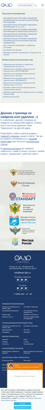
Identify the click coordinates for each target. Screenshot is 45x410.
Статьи (4, 370)
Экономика (27, 332)
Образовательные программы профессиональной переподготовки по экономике (19, 75)
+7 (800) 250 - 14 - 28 (35, 5)
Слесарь (26, 342)
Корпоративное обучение (11, 97)
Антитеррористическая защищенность (31, 311)
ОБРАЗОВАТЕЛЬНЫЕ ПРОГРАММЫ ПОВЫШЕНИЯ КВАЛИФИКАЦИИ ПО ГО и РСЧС (20, 26)
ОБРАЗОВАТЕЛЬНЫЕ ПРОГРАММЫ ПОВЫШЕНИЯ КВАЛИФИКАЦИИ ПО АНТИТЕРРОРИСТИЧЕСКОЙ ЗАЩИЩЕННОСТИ (20, 41)
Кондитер (5, 339)
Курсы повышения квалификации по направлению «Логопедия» (19, 46)
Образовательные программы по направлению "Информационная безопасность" (18, 65)
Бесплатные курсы (7, 360)
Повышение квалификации (13, 304)
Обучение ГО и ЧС (7, 317)
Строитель (5, 344)
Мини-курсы (27, 360)
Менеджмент (6, 332)
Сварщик (4, 342)
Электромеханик (28, 344)
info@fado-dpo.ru (22, 273)
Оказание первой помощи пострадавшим (31, 317)
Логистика (27, 330)
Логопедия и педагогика (31, 307)
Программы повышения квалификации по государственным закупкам (22, 53)
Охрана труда (6, 314)
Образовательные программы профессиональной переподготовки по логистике (19, 84)
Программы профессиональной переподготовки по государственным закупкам (19, 88)
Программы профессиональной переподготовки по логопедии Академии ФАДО (23, 93)
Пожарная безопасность (31, 314)
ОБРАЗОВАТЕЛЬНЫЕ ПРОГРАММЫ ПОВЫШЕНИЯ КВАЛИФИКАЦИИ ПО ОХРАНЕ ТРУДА (20, 35)
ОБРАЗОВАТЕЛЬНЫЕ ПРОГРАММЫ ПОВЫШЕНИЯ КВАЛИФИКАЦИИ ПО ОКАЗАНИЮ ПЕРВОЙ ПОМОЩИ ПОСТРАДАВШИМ (20, 20)
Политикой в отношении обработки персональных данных (21, 399)
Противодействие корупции (10, 311)
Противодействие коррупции (12, 50)
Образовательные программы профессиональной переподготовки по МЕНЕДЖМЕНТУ (19, 79)
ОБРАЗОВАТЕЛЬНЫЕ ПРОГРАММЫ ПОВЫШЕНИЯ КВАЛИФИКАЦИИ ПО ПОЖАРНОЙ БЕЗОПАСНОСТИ (20, 30)
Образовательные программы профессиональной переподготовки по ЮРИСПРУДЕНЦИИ (19, 70)
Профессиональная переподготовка (17, 323)
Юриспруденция (7, 330)
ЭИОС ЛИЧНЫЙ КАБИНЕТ (25, 5)
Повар (25, 339)
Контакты (5, 368)
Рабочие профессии (10, 336)
